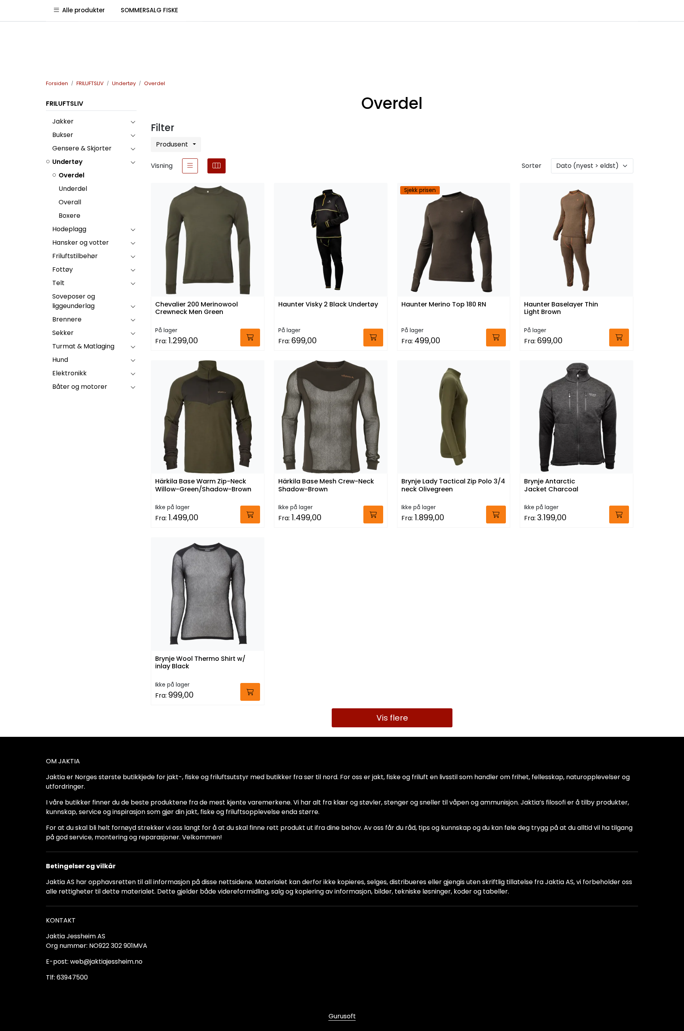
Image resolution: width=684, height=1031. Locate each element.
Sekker (63, 332)
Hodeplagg (69, 229)
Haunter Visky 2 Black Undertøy (328, 305)
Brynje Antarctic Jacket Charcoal (551, 485)
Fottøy (62, 269)
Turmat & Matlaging (83, 346)
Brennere (67, 319)
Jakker (63, 121)
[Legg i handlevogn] (250, 337)
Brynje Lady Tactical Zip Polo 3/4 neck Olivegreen (453, 485)
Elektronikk (69, 373)
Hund (60, 359)
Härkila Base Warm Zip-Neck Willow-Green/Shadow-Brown (203, 485)
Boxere (69, 215)
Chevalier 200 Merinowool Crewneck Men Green (196, 308)
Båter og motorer (79, 386)
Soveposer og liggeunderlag (73, 301)
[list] (190, 165)
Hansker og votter (80, 242)
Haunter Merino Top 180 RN (443, 305)
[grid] (216, 165)
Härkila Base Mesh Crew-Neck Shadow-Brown (326, 485)
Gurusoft (342, 1016)
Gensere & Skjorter (82, 148)
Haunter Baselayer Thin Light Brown (561, 308)
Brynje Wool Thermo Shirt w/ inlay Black (200, 663)
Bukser (62, 134)
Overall (70, 202)
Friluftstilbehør (75, 256)
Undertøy (67, 161)
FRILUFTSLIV (64, 103)
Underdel (73, 188)
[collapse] (133, 121)
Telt (58, 282)
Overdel (71, 175)
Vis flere (392, 717)
